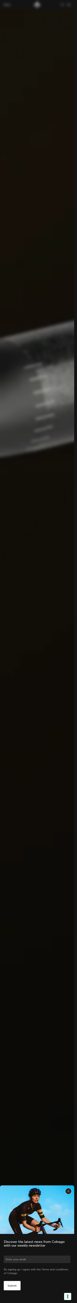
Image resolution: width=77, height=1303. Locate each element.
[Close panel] (68, 1191)
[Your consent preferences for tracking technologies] (67, 1296)
